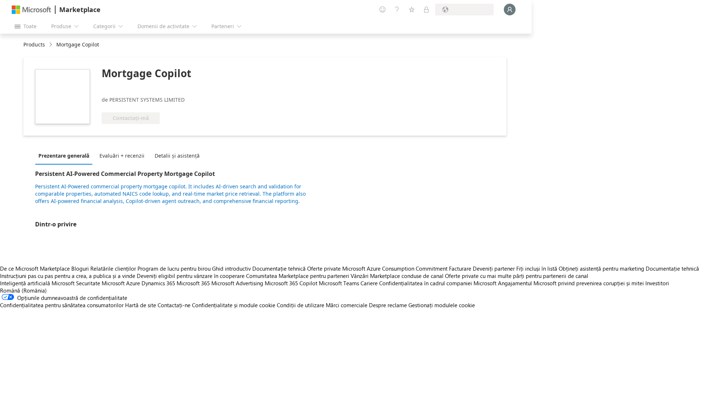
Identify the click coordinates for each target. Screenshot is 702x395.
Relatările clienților (113, 268)
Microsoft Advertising (237, 283)
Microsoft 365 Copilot (291, 283)
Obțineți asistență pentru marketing (601, 268)
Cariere (369, 283)
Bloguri (80, 268)
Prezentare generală (63, 155)
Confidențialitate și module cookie (233, 305)
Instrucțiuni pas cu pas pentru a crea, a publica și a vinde (67, 275)
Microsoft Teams (339, 283)
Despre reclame (388, 305)
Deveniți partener (494, 268)
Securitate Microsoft (100, 283)
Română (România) (23, 290)
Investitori (657, 283)
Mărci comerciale (346, 305)
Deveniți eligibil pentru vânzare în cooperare (191, 275)
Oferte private (324, 268)
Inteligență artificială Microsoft (37, 283)
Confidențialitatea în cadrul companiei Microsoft (438, 283)
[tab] (65, 155)
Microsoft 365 (193, 283)
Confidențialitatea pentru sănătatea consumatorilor (62, 305)
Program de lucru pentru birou (174, 268)
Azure (133, 283)
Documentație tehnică (279, 268)
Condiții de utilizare (300, 305)
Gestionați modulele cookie (441, 305)
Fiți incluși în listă (536, 268)
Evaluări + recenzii (121, 155)
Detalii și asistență (177, 155)
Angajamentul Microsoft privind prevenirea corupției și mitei (571, 283)
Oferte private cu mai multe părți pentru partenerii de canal (516, 275)
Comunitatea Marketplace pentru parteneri (297, 275)
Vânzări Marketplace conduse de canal (397, 275)
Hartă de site (140, 305)
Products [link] (34, 44)
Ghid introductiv (231, 268)
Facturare (460, 268)
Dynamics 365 (158, 283)
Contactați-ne (174, 305)
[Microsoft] (31, 9)
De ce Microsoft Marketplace (35, 268)
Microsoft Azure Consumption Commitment (395, 268)
